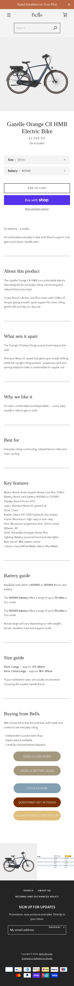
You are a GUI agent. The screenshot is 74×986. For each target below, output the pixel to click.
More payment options (37, 209)
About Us (44, 890)
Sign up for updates (37, 907)
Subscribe (55, 927)
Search (28, 890)
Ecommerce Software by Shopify (37, 958)
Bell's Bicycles (45, 954)
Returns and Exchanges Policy (37, 896)
